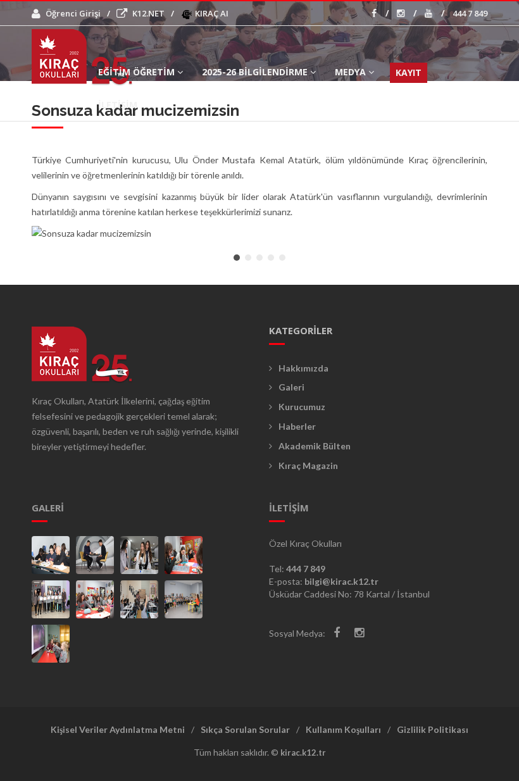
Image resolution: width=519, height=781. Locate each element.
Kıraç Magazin (308, 465)
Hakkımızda (303, 368)
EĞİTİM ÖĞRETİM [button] (136, 72)
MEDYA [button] (350, 72)
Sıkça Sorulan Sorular (245, 729)
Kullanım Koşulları (343, 729)
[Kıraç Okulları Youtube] (434, 13)
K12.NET (148, 13)
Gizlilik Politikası (432, 729)
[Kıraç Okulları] (51, 555)
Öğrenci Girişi (73, 13)
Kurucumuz (301, 406)
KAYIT (409, 72)
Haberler (297, 426)
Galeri (291, 387)
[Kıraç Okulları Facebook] (380, 13)
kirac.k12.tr (303, 752)
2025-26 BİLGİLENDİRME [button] (255, 72)
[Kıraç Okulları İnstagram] (406, 13)
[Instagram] (359, 633)
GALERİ (48, 507)
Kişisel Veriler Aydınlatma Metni (118, 729)
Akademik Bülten (314, 445)
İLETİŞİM (117, 105)
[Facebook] (337, 633)
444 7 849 (470, 13)
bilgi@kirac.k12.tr (341, 581)
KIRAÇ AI (210, 13)
